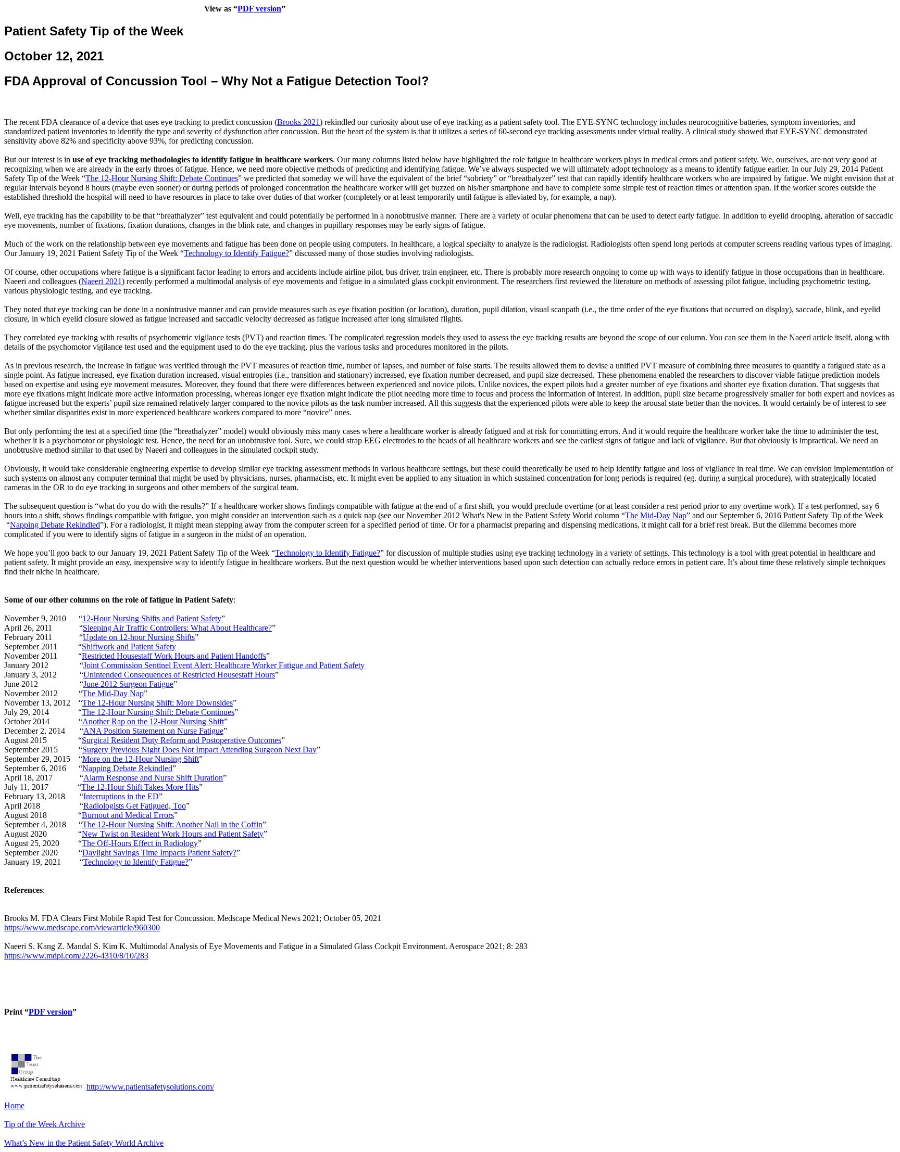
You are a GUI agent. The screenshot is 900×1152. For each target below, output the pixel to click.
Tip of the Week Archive (44, 1124)
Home (14, 1105)
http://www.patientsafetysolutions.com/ (150, 1086)
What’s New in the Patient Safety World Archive (84, 1142)
